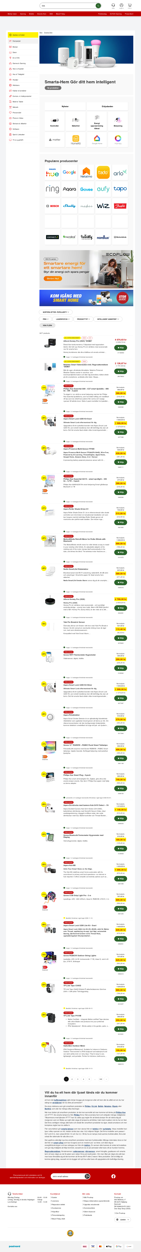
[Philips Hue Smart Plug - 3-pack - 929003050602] (51, 777)
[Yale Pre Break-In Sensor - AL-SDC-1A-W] (51, 627)
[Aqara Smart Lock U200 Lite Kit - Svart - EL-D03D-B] (51, 927)
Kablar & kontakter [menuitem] (19, 91)
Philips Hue (121, 1112)
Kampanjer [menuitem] (17, 41)
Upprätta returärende (91, 1204)
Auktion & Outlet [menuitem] (19, 35)
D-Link (94, 1106)
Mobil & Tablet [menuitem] (18, 102)
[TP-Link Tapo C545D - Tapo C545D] (51, 987)
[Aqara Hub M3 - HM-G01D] (51, 867)
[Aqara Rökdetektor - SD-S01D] (51, 717)
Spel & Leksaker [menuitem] (19, 134)
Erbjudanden (107, 106)
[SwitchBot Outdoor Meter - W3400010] (51, 1048)
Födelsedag (102, 14)
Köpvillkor (55, 1211)
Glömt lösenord (89, 1211)
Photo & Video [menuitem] (18, 118)
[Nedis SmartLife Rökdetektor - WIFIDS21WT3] (51, 571)
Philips (88, 1106)
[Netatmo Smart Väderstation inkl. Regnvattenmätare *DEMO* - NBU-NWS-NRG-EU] (51, 366)
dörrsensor (90, 1151)
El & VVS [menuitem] (16, 58)
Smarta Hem (41, 14)
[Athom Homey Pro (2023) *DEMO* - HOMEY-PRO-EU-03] (51, 343)
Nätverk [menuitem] (15, 107)
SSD (51, 14)
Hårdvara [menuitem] (16, 85)
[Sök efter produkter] (98, 5)
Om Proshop (120, 1213)
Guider (54, 1197)
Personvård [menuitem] (17, 112)
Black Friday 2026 (58, 1219)
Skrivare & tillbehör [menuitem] (20, 123)
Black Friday (60, 14)
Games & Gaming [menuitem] (19, 63)
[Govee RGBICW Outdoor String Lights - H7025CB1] (51, 957)
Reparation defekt (58, 1204)
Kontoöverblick (89, 1208)
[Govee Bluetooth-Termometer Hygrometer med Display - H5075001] (51, 837)
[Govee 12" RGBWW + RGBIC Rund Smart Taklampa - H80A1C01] (51, 747)
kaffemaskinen (60, 1100)
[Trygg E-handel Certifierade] (70, 1233)
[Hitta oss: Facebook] (113, 1176)
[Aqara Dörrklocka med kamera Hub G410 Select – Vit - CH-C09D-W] (51, 807)
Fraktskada (88, 1215)
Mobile (31, 14)
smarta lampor (67, 1128)
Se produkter (53, 88)
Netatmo (107, 1106)
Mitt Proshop (88, 1197)
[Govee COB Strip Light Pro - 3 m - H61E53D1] (51, 897)
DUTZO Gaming (116, 14)
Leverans (55, 1201)
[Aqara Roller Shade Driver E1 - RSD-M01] (51, 511)
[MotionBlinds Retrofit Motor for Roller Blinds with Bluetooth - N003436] (51, 541)
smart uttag (58, 1142)
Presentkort (129, 14)
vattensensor (78, 1151)
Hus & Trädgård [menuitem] (18, 74)
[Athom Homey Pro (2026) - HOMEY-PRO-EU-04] (51, 601)
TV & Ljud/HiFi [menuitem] (18, 140)
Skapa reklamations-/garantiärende (97, 1201)
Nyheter (65, 106)
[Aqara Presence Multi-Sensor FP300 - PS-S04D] (51, 451)
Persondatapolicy (58, 1215)
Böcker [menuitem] (15, 47)
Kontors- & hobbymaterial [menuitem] (22, 96)
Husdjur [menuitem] (15, 80)
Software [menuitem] (16, 129)
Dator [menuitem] (15, 52)
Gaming (23, 14)
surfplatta (107, 1128)
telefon (96, 1128)
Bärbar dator (12, 14)
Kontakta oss (12, 1206)
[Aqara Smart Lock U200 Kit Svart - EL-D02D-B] (51, 421)
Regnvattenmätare (52, 1151)
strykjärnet (57, 1102)
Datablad (45, 403)
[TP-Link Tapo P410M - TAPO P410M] (51, 1018)
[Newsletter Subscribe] (87, 1176)
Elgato (115, 1106)
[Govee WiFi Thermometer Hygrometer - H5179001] (51, 657)
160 (100, 1079)
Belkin (100, 1106)
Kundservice (56, 1208)
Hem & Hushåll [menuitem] (18, 69)
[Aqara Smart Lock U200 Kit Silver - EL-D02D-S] (51, 687)
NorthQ (48, 1108)
